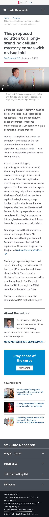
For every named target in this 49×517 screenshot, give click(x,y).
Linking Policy (10, 506)
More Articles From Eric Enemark (23, 341)
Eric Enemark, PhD (12, 58)
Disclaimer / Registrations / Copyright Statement (21, 499)
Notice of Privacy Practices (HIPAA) (20, 503)
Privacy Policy (10, 494)
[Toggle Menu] (43, 10)
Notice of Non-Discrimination (18, 510)
